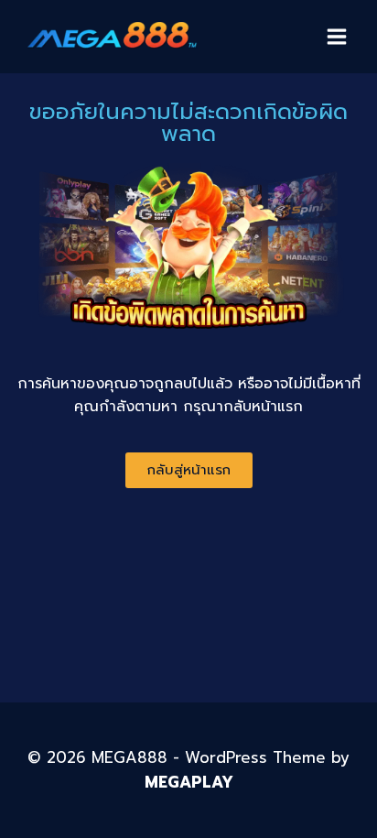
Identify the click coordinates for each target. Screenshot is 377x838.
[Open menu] (336, 36)
